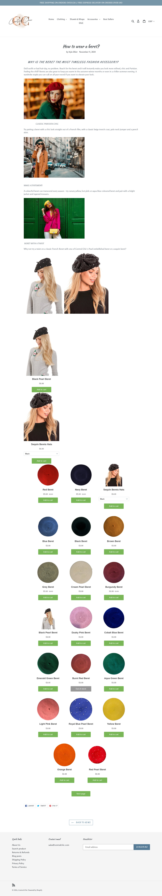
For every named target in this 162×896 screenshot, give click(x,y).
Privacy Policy (18, 863)
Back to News (82, 822)
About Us (16, 845)
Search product (19, 848)
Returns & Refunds (20, 852)
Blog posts (16, 856)
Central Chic (22, 890)
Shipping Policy (19, 859)
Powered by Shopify (35, 890)
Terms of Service (19, 867)
